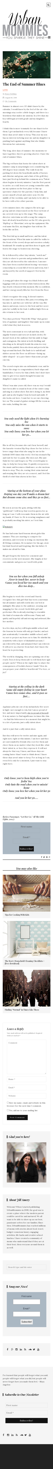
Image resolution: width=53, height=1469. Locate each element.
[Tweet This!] (44, 857)
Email (26, 837)
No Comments (10, 101)
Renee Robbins (11, 94)
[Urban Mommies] (25, 38)
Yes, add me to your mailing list (23, 1110)
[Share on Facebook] (41, 857)
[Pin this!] (47, 857)
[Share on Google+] (49, 857)
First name (26, 826)
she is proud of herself (37, 713)
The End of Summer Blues (24, 84)
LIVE (5, 90)
